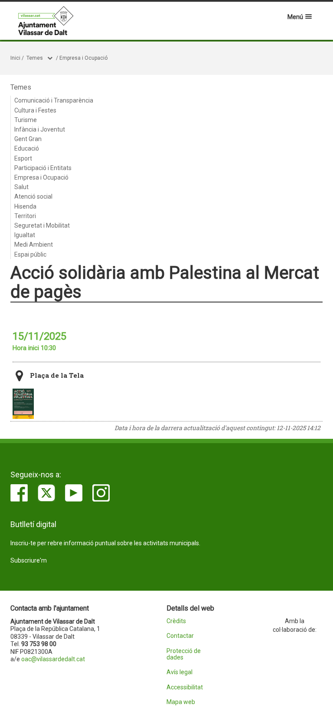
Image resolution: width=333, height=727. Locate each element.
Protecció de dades (183, 654)
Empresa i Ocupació (83, 58)
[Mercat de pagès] (23, 404)
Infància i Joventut (39, 129)
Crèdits (176, 621)
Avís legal (179, 672)
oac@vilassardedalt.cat (53, 659)
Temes (34, 58)
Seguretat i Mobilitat (42, 225)
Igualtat (24, 235)
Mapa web (180, 702)
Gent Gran (28, 138)
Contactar (180, 636)
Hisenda (25, 206)
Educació (26, 148)
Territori (25, 215)
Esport (23, 158)
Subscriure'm (28, 560)
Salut (21, 186)
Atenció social (33, 196)
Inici (15, 58)
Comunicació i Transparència (53, 100)
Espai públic (30, 254)
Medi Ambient (33, 244)
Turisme (25, 119)
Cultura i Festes (35, 110)
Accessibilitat (184, 687)
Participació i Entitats (43, 167)
